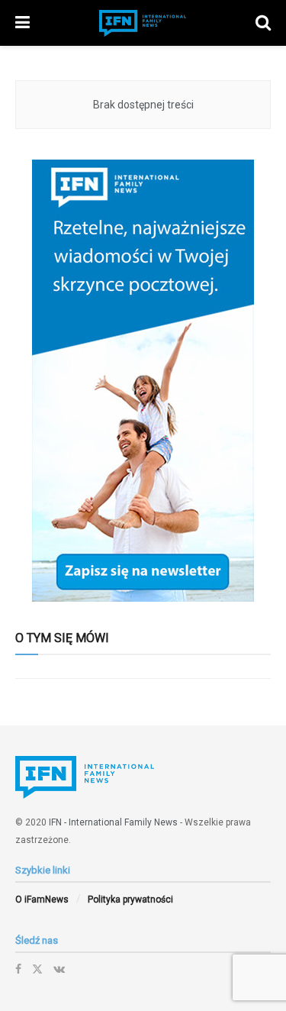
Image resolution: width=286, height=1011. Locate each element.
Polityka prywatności (130, 899)
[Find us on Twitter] (37, 969)
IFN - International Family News (113, 822)
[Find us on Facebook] (18, 969)
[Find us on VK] (59, 969)
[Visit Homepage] (142, 23)
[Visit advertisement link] (143, 381)
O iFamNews (42, 899)
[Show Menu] (22, 23)
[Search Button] (263, 23)
